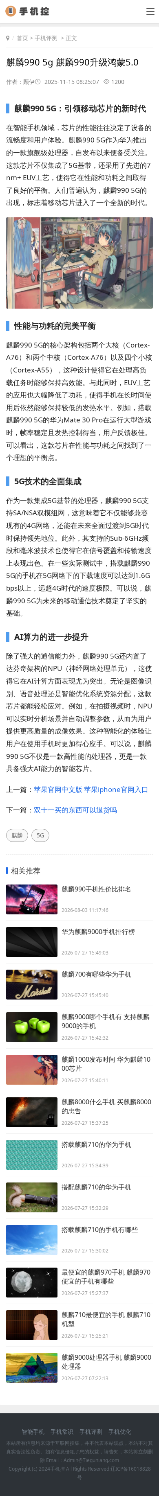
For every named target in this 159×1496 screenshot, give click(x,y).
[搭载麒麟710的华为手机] (31, 1155)
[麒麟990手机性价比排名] (31, 899)
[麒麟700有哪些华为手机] (31, 985)
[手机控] (30, 14)
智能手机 (33, 1431)
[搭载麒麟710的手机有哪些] (31, 1240)
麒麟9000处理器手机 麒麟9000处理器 (106, 1362)
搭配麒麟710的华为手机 (96, 1186)
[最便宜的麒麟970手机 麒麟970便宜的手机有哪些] (31, 1282)
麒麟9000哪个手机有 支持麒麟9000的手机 (106, 1021)
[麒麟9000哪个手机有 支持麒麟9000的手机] (31, 1027)
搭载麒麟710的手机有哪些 (100, 1229)
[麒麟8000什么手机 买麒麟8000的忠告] (31, 1112)
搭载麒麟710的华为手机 (96, 1144)
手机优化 (119, 1431)
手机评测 (46, 38)
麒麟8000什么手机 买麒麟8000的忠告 (106, 1106)
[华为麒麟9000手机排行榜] (31, 942)
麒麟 (17, 835)
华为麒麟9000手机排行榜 (98, 931)
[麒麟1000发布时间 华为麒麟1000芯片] (31, 1070)
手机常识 (62, 1431)
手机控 (57, 1468)
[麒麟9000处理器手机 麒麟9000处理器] (31, 1368)
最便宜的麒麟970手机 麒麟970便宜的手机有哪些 (106, 1277)
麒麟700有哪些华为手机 (96, 974)
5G (40, 835)
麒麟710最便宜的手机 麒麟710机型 (106, 1319)
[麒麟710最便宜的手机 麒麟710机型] (31, 1325)
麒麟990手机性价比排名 (96, 889)
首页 (22, 38)
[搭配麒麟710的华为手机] (31, 1197)
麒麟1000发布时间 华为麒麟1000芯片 (106, 1064)
